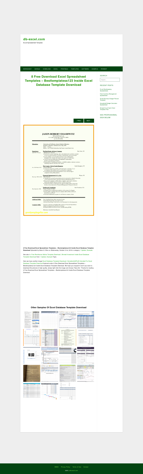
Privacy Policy (65, 467)
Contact (85, 467)
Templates (75, 69)
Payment (104, 69)
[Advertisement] (71, 17)
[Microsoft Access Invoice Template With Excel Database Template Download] (67, 391)
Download (47, 69)
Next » (89, 121)
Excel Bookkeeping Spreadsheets (105, 90)
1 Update (83, 250)
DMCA (57, 467)
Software (85, 69)
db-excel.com (34, 39)
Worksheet (27, 69)
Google (37, 69)
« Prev (78, 121)
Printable (64, 69)
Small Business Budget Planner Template (109, 99)
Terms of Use (77, 467)
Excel (56, 69)
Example (95, 69)
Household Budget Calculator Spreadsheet (108, 104)
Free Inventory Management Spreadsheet (108, 94)
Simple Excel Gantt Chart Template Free (107, 108)
